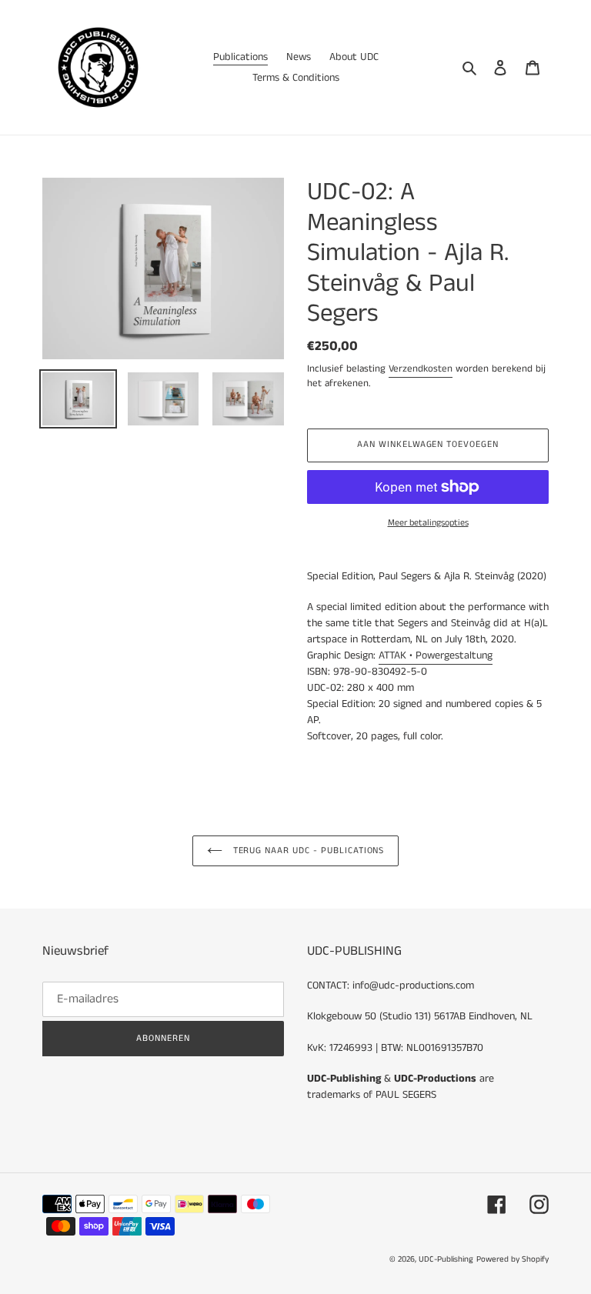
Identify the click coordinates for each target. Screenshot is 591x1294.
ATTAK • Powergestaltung (435, 655)
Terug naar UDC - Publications (307, 850)
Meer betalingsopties (428, 522)
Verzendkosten (420, 369)
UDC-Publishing (446, 1259)
